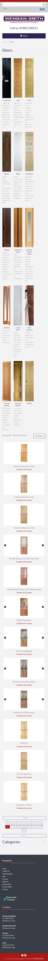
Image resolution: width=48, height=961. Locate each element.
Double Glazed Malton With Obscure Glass (24, 589)
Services (5, 879)
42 (40, 827)
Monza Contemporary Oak (24, 528)
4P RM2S (24, 743)
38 (18, 827)
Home (5, 42)
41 (35, 827)
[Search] (44, 4)
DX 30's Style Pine (24, 774)
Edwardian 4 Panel (24, 805)
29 (7, 823)
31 (18, 823)
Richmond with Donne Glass (24, 682)
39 (24, 827)
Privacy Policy (7, 887)
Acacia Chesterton (24, 620)
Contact (5, 889)
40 (29, 827)
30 (13, 823)
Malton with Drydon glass (24, 713)
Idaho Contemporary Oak (24, 466)
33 (29, 823)
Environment (6, 884)
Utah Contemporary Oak (24, 497)
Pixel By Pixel (38, 959)
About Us (5, 882)
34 (35, 823)
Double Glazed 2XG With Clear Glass (24, 559)
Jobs (3, 876)
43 (24, 830)
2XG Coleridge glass (24, 651)
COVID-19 (6, 871)
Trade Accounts (7, 874)
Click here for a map (8, 921)
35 (40, 823)
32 (24, 823)
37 (13, 827)
